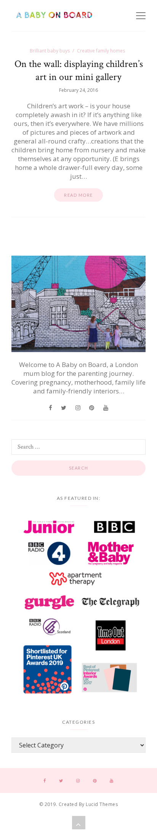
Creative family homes (101, 50)
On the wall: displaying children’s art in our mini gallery (78, 70)
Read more (78, 195)
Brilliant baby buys (50, 50)
